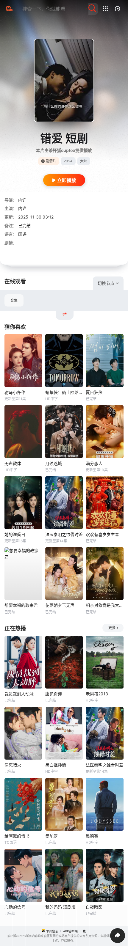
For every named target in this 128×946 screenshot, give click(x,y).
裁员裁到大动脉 (19, 693)
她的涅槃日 (14, 534)
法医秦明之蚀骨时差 (64, 534)
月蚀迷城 (53, 463)
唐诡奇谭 (53, 693)
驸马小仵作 (14, 392)
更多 (111, 628)
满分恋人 (94, 463)
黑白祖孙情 (55, 764)
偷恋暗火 (12, 764)
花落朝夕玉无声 (59, 605)
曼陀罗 (51, 835)
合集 (14, 300)
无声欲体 (12, 463)
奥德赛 (92, 835)
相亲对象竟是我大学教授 (105, 605)
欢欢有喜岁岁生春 (102, 534)
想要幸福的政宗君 (21, 605)
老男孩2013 (97, 693)
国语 (22, 234)
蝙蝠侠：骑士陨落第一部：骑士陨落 (64, 392)
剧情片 (51, 161)
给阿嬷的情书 (16, 835)
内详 (22, 199)
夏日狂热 (94, 392)
